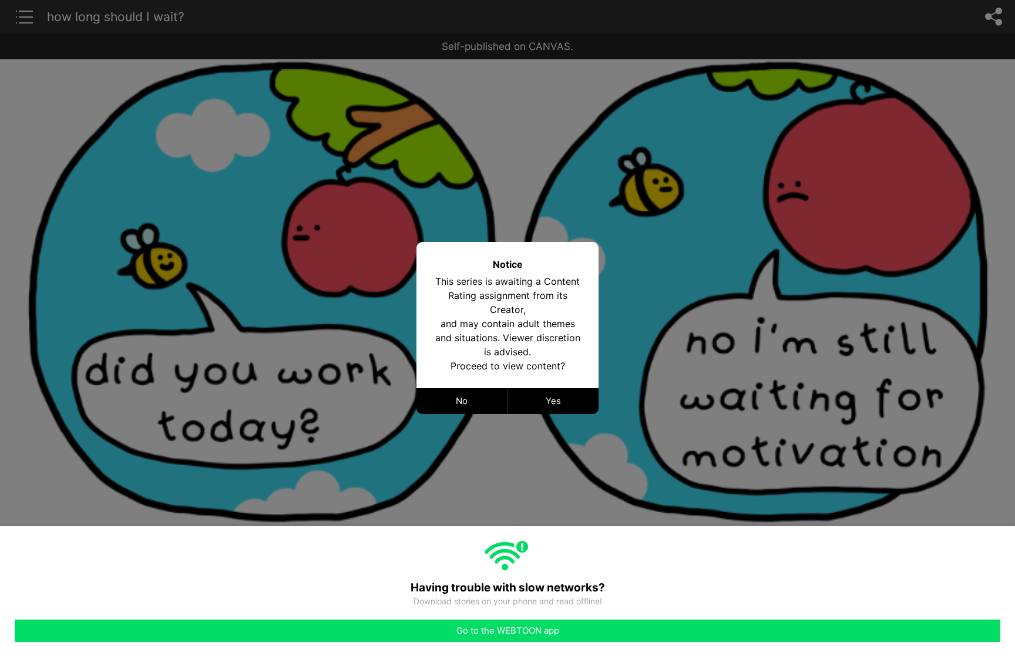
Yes (553, 400)
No (462, 400)
